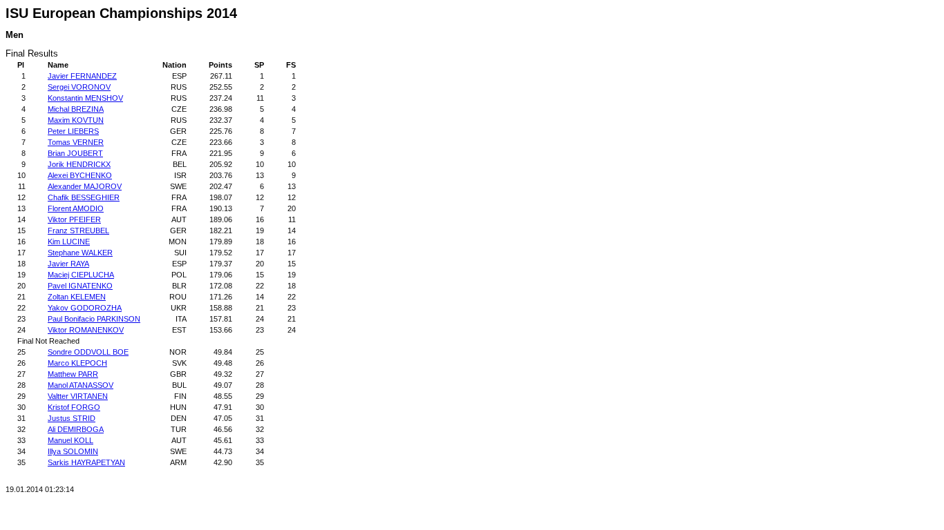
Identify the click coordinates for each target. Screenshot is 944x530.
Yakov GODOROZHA (85, 308)
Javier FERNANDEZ (82, 76)
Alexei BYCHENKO (80, 175)
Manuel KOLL (70, 440)
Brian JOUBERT (75, 153)
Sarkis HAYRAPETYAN (86, 462)
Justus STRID (71, 418)
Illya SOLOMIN (73, 451)
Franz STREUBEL (78, 230)
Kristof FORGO (74, 407)
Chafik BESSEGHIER (84, 197)
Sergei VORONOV (79, 87)
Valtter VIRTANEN (78, 396)
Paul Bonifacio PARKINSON (94, 319)
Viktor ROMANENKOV (86, 330)
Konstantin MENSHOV (85, 98)
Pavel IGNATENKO (80, 286)
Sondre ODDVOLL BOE (88, 352)
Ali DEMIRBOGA (76, 429)
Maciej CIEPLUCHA (81, 275)
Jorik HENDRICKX (79, 164)
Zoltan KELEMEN (77, 297)
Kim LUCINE (69, 241)
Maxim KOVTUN (76, 120)
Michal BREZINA (76, 109)
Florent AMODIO (76, 208)
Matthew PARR (73, 374)
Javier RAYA (68, 263)
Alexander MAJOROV (85, 186)
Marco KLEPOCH (77, 363)
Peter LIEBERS (73, 131)
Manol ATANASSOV (80, 385)
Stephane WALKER (80, 252)
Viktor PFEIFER (74, 219)
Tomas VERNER (76, 142)
